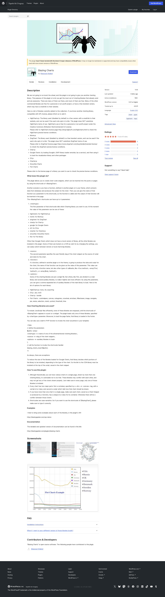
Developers (72, 575)
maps (135, 118)
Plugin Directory (13, 9)
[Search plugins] (28, 16)
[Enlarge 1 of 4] (48, 444)
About (9, 569)
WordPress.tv (73, 578)
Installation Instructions (35, 525)
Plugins (40, 575)
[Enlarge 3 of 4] (96, 444)
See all (135, 158)
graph (135, 114)
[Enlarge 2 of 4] (72, 444)
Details (31, 82)
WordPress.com (134, 569)
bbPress (132, 575)
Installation (52, 82)
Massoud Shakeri (47, 74)
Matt (131, 572)
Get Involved (103, 569)
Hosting (10, 575)
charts (130, 114)
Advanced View (110, 124)
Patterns (40, 578)
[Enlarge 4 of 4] (96, 466)
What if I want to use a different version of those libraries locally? (50, 531)
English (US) (134, 110)
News (9, 572)
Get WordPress (156, 3)
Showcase (41, 569)
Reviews (41, 82)
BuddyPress (133, 578)
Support (135, 82)
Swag (101, 578)
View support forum (111, 174)
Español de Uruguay (32, 586)
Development (65, 82)
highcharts (129, 118)
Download (133, 72)
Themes (40, 572)
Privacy (10, 578)
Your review (109, 158)
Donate (102, 575)
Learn (70, 569)
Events (101, 572)
